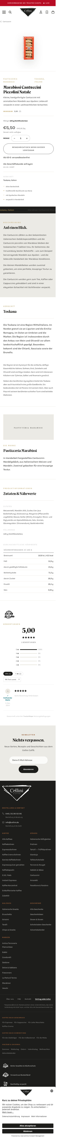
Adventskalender (37, 930)
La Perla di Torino (9, 978)
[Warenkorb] (53, 12)
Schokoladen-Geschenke (40, 924)
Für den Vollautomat (27, 1038)
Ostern (23, 1049)
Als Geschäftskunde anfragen (18, 163)
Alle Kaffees (7, 839)
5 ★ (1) (18, 674)
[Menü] (4, 12)
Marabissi (6, 983)
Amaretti (34, 880)
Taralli (4, 924)
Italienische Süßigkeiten (40, 839)
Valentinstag (33, 1049)
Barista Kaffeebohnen (11, 859)
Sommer (5, 1049)
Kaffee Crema (7, 1026)
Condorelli (6, 957)
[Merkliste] (47, 12)
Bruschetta (7, 914)
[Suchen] (10, 12)
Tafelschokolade (37, 859)
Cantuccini (34, 875)
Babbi (4, 952)
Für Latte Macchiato (36, 1022)
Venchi (5, 988)
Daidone (5, 962)
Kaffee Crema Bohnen (11, 854)
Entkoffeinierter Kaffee (12, 890)
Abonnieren (28, 769)
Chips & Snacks (8, 930)
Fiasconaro (7, 972)
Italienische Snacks (10, 909)
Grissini (5, 919)
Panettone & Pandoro (39, 885)
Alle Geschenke (36, 909)
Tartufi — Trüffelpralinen (40, 849)
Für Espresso (7, 1022)
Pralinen (33, 844)
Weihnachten (44, 1049)
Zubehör (5, 895)
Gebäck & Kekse (36, 870)
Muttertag (15, 1049)
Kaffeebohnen (8, 844)
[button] (28, 649)
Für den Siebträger (9, 1038)
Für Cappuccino (20, 1022)
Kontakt (28, 999)
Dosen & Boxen (36, 919)
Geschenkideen (36, 914)
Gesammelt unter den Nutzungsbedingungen (28, 716)
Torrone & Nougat (37, 865)
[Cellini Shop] (16, 793)
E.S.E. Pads (6, 875)
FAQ (19, 999)
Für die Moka (42, 1038)
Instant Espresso (9, 880)
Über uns (10, 999)
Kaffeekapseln (8, 870)
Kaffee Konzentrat (9, 885)
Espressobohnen (9, 849)
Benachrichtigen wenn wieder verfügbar (28, 148)
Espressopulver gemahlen (13, 865)
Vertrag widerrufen (43, 999)
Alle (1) (8, 674)
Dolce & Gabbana (9, 967)
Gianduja (34, 854)
